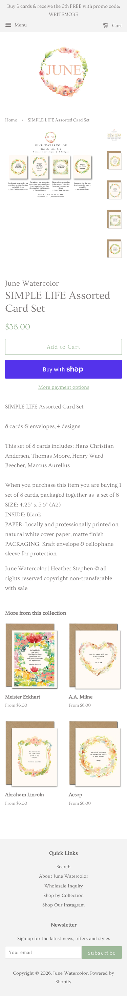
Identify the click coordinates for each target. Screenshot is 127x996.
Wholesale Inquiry (63, 886)
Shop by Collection (63, 895)
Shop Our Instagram (63, 905)
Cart (116, 25)
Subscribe (101, 952)
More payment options (63, 387)
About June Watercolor (63, 876)
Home (11, 119)
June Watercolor (70, 973)
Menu (20, 24)
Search (63, 866)
